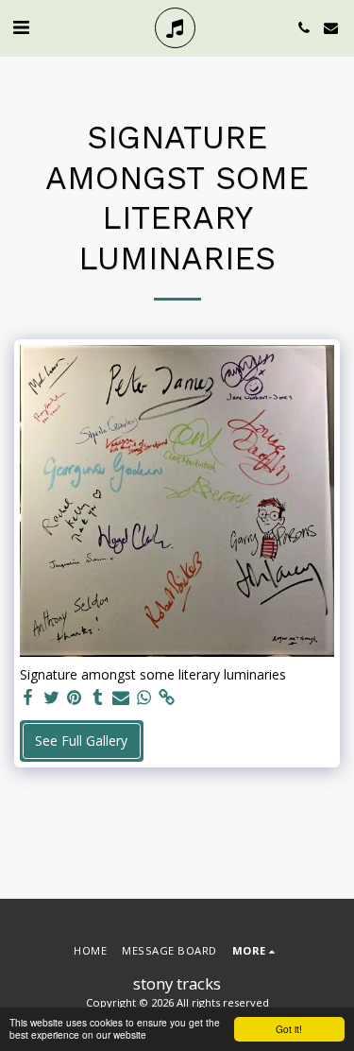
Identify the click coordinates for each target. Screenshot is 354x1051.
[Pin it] (74, 697)
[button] (21, 27)
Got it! (289, 1029)
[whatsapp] (144, 697)
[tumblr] (98, 697)
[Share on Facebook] (28, 697)
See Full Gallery (81, 740)
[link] (167, 697)
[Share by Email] (120, 697)
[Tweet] (51, 697)
